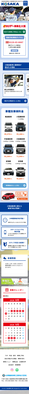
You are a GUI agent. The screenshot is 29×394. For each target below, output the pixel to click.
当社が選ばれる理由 (11, 359)
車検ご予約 (20, 355)
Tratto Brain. (23, 388)
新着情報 (18, 365)
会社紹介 (11, 365)
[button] (2, 14)
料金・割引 (12, 355)
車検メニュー (7, 362)
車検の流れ (21, 359)
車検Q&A (15, 362)
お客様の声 (22, 362)
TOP (6, 355)
